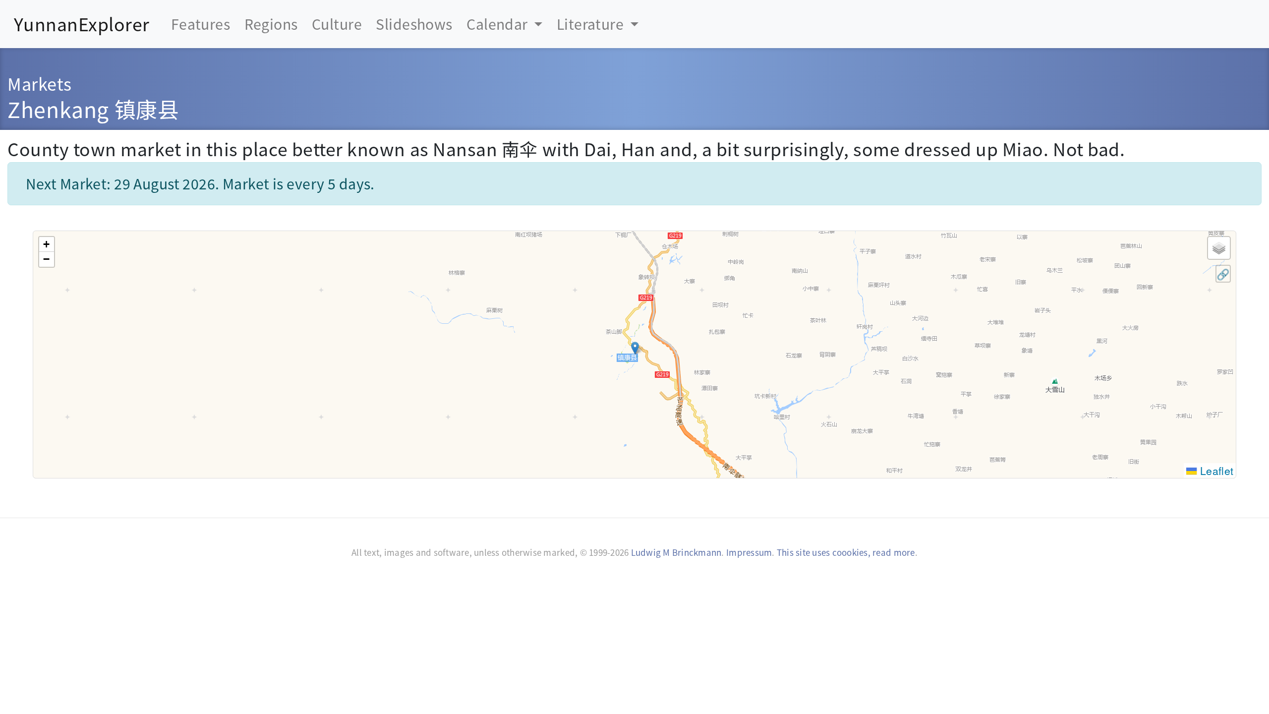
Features (200, 23)
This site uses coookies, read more (846, 552)
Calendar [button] (498, 23)
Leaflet (1215, 470)
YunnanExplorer (81, 23)
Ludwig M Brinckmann (676, 552)
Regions (271, 23)
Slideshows (414, 23)
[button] (635, 348)
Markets (39, 83)
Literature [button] (592, 23)
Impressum (749, 552)
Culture (337, 23)
